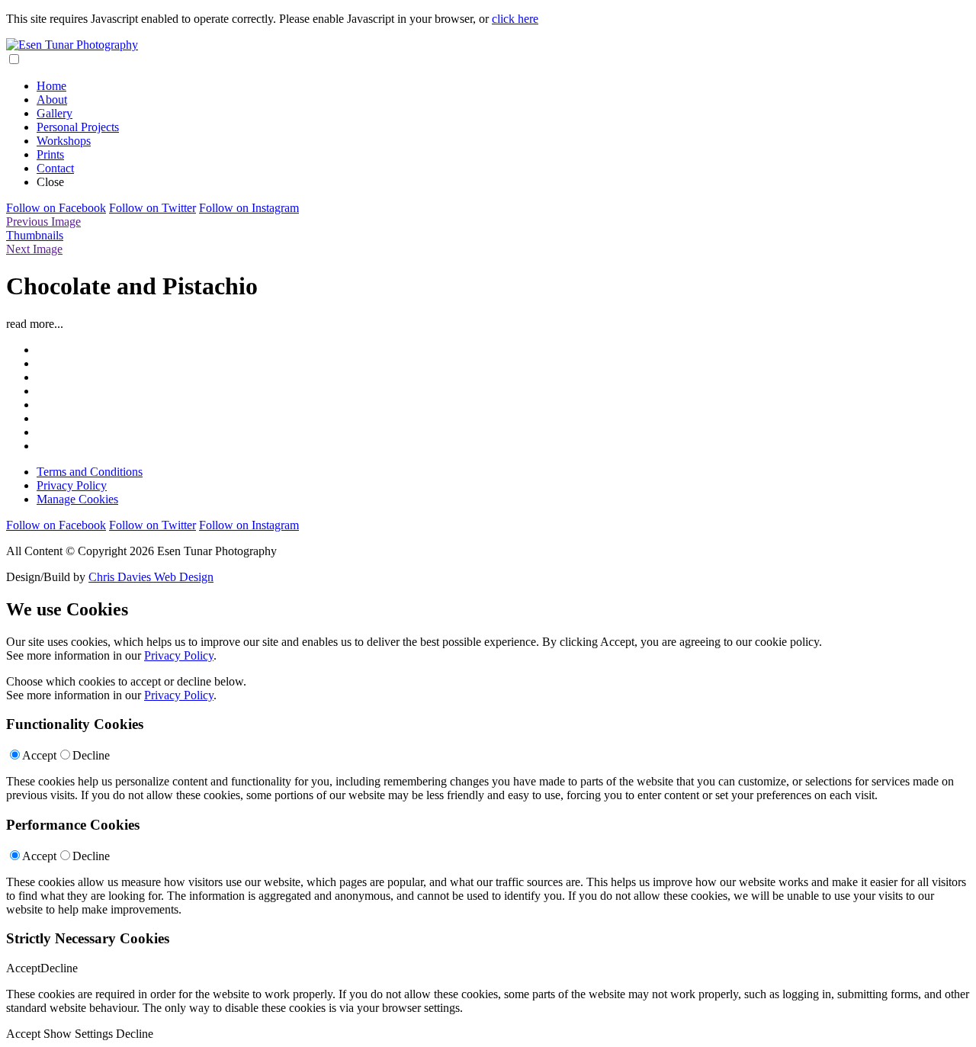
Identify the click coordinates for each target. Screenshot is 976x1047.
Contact (55, 168)
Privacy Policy (72, 485)
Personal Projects (78, 126)
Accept (39, 755)
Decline (91, 755)
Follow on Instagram (249, 207)
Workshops (64, 140)
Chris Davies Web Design (151, 576)
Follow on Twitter (152, 207)
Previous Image (43, 221)
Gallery (54, 113)
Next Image (34, 248)
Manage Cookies (77, 499)
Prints (50, 154)
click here (515, 18)
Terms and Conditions (90, 471)
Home (51, 85)
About (52, 99)
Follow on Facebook (56, 207)
